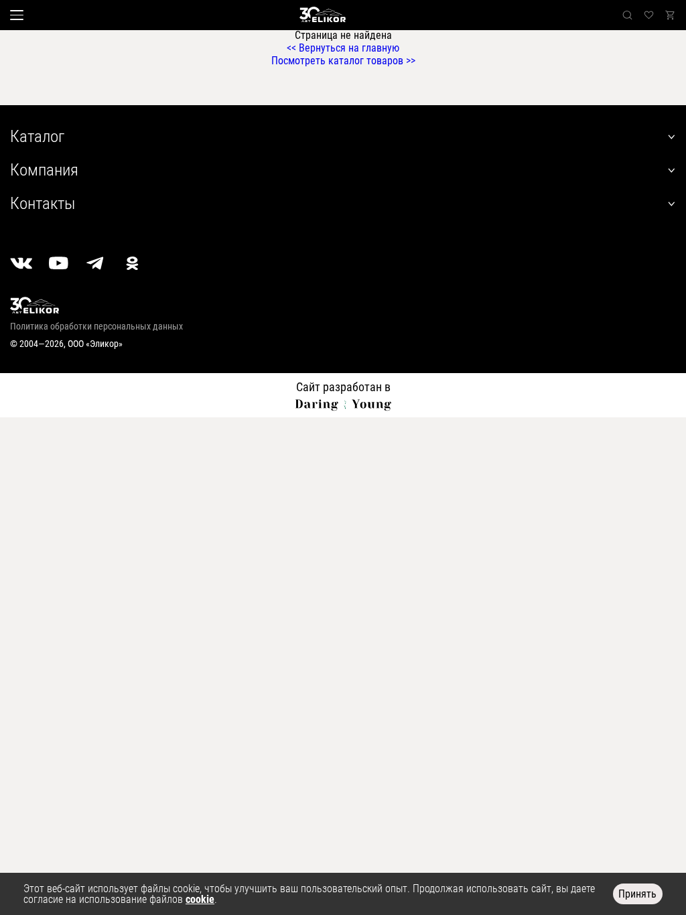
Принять (637, 894)
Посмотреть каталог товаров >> (343, 60)
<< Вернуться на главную (343, 48)
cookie (200, 899)
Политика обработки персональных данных (96, 326)
